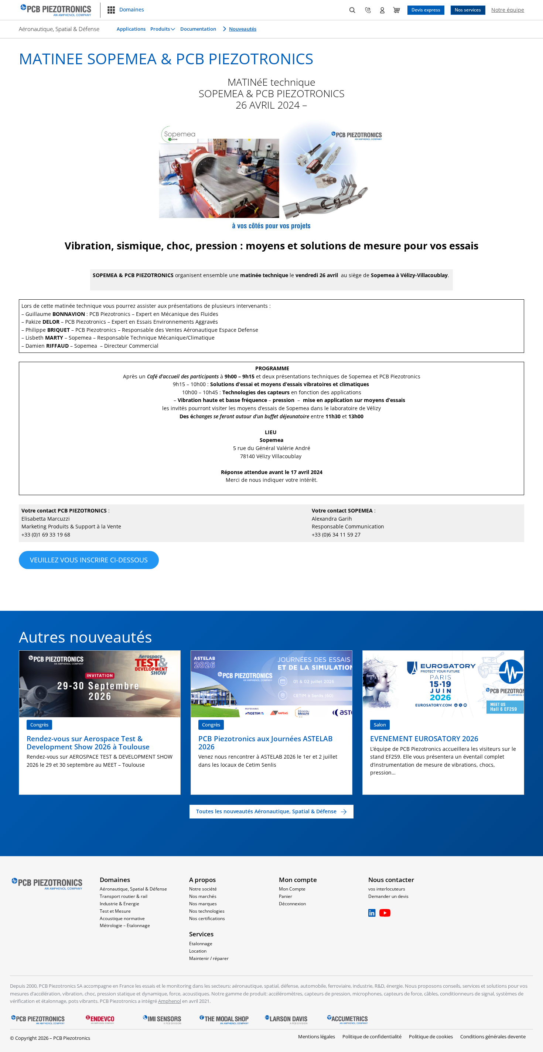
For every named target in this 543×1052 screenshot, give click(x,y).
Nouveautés (242, 28)
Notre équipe (507, 9)
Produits (160, 28)
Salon (380, 724)
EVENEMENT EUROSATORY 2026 (424, 739)
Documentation (198, 28)
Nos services (468, 10)
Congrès (39, 724)
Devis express (425, 10)
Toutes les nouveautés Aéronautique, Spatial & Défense (266, 811)
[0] (396, 10)
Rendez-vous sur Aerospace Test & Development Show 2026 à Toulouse (89, 742)
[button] (125, 10)
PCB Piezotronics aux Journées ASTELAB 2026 (265, 742)
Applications (131, 28)
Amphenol (169, 1001)
